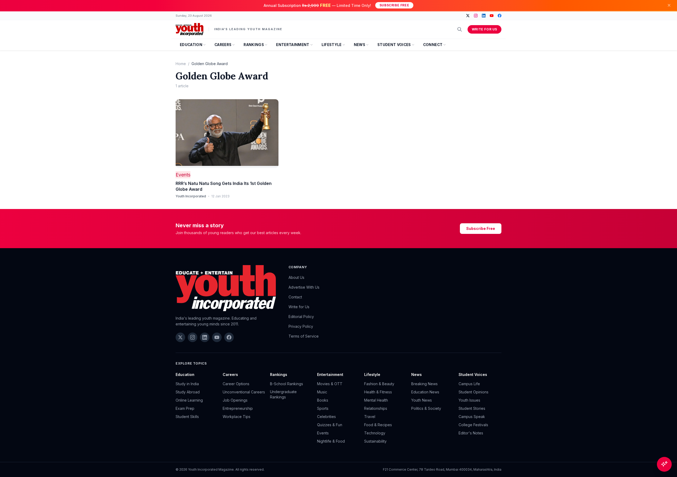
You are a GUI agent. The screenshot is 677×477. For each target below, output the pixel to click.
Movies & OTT (329, 383)
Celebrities (326, 416)
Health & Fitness (378, 392)
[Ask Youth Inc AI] (664, 464)
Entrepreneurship (238, 408)
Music (322, 392)
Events (183, 175)
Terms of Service (304, 336)
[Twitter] (468, 15)
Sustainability (375, 441)
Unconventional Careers (244, 392)
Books (322, 400)
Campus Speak (472, 416)
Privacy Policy (301, 326)
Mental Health (376, 400)
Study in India (187, 383)
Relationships (375, 408)
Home (181, 63)
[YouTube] (491, 15)
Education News (425, 392)
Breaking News (424, 383)
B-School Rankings (286, 383)
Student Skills (187, 416)
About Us (296, 277)
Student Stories (472, 408)
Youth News (421, 400)
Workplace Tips (236, 416)
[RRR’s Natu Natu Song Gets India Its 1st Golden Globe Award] (227, 133)
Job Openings (235, 400)
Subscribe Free (394, 5)
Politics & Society (426, 408)
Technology (374, 433)
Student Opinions (473, 392)
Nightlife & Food (331, 441)
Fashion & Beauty (379, 383)
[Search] (459, 29)
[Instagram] (476, 15)
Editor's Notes (471, 433)
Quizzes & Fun (329, 425)
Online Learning (189, 400)
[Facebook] (499, 15)
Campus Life (469, 383)
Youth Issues (469, 400)
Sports (322, 408)
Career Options (236, 383)
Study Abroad (188, 392)
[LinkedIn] (484, 15)
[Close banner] (669, 5)
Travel (369, 416)
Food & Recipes (378, 425)
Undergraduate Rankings (283, 394)
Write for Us (484, 29)
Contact (295, 297)
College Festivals (473, 425)
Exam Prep (185, 408)
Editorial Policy (301, 316)
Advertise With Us (304, 287)
